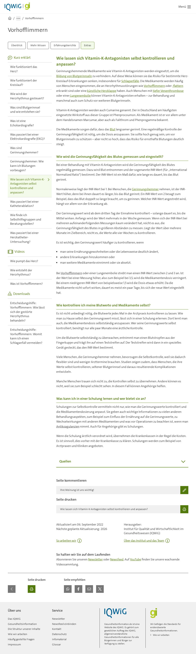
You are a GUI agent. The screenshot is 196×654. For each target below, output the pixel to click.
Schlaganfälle (130, 81)
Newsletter (95, 559)
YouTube (135, 559)
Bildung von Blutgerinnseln (74, 76)
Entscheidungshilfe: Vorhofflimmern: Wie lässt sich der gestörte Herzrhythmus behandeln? (27, 311)
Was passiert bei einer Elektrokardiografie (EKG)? (27, 136)
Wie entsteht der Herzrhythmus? (21, 272)
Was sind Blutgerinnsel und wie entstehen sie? (25, 109)
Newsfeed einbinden (64, 624)
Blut (112, 129)
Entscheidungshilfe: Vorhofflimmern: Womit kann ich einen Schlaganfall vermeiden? (26, 336)
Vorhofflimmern (154, 86)
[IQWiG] (115, 613)
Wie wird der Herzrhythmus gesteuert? (27, 96)
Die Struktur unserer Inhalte (24, 629)
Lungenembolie (80, 96)
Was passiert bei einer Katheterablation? (24, 204)
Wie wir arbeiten (17, 634)
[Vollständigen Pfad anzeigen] (18, 18)
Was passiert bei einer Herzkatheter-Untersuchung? (24, 237)
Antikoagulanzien (67, 426)
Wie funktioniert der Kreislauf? (23, 82)
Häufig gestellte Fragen (21, 639)
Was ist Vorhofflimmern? (26, 284)
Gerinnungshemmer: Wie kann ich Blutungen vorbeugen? (27, 165)
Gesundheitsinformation (22, 624)
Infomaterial (59, 639)
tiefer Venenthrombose (168, 91)
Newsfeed (116, 559)
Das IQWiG (14, 618)
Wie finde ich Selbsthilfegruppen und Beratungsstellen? (25, 219)
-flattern (177, 86)
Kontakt (56, 629)
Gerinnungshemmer (145, 189)
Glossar (56, 644)
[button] (68, 589)
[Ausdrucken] (31, 589)
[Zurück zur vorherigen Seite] (12, 589)
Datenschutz (59, 634)
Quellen (65, 461)
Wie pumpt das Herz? (24, 261)
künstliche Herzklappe (101, 91)
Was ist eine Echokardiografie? (22, 123)
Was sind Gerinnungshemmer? (24, 150)
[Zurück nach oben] (184, 604)
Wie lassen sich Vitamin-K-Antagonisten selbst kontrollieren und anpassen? (27, 185)
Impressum (14, 644)
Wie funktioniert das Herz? (23, 69)
